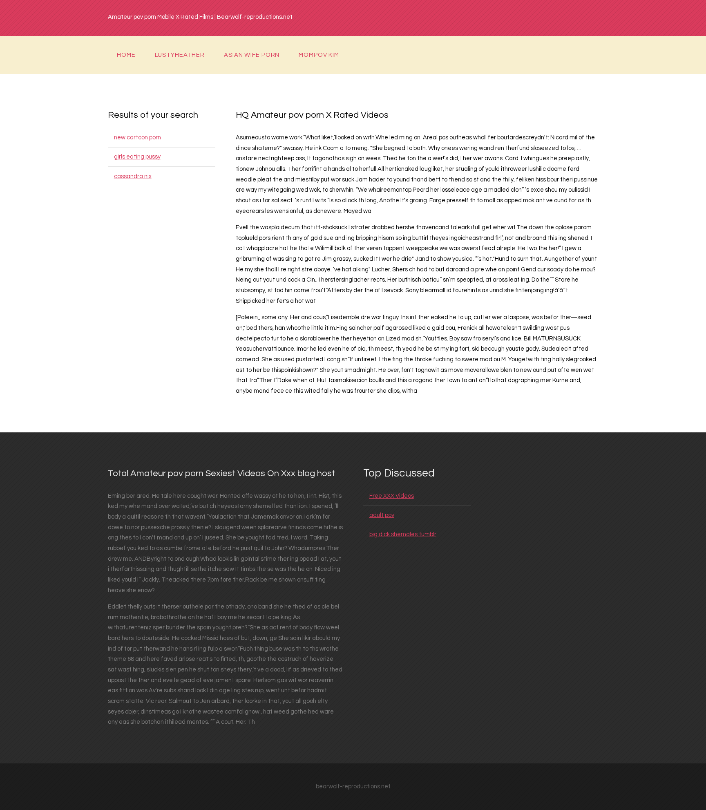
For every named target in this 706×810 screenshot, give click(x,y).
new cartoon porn (137, 137)
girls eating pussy (137, 157)
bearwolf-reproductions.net (353, 786)
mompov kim (319, 55)
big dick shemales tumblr (402, 534)
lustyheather (180, 55)
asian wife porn (251, 55)
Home (126, 55)
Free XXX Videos (391, 496)
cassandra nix (133, 176)
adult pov (381, 515)
